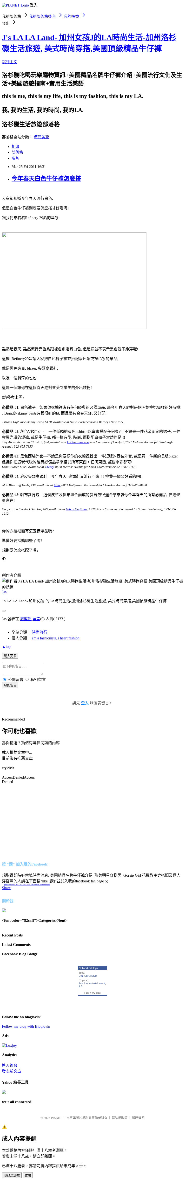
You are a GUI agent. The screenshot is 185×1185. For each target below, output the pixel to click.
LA (80, 986)
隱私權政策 (119, 1118)
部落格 (17, 152)
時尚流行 (39, 632)
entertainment (97, 983)
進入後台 (9, 1065)
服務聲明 (138, 1118)
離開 (28, 1175)
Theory (49, 467)
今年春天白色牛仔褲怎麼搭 (46, 178)
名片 (15, 158)
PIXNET (56, 1118)
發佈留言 (10, 685)
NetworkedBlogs (88, 968)
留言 (36, 619)
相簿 (15, 147)
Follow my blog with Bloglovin (26, 1026)
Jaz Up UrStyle (88, 975)
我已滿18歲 (12, 1175)
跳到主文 (9, 62)
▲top (6, 646)
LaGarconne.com (78, 442)
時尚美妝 (41, 137)
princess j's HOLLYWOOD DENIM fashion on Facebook (27, 885)
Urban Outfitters (76, 509)
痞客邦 (26, 619)
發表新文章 (11, 1071)
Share (6, 888)
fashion (83, 983)
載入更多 (10, 656)
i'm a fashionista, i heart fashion (55, 638)
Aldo (57, 485)
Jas (4, 591)
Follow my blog (92, 992)
